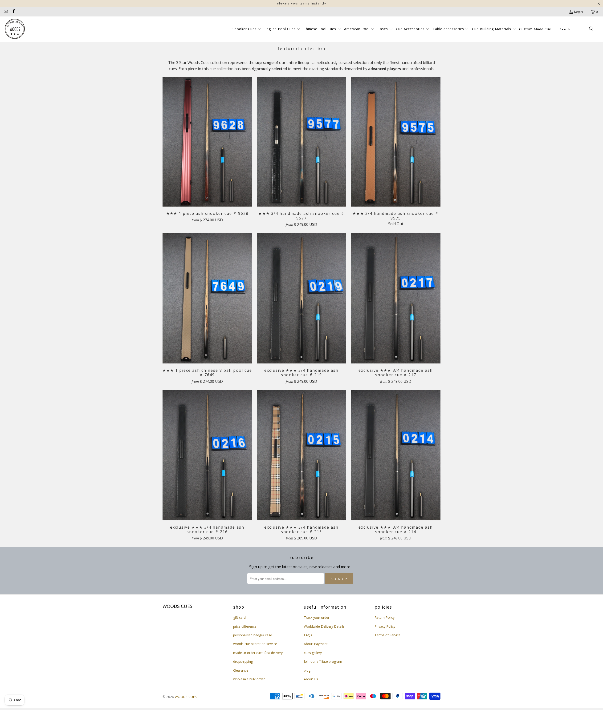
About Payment (316, 644)
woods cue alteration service (255, 644)
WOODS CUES (186, 696)
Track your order (316, 617)
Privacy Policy (385, 626)
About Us (311, 679)
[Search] (591, 29)
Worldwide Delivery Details (324, 626)
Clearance (240, 670)
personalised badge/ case (252, 635)
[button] (246, 29)
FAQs (308, 635)
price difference (245, 626)
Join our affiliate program (323, 661)
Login (578, 11)
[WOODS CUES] (15, 29)
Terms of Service (387, 635)
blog (307, 670)
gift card (239, 617)
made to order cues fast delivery (258, 652)
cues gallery (313, 652)
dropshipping (243, 661)
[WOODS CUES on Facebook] (13, 12)
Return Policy (385, 617)
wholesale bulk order (249, 679)
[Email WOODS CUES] (6, 12)
